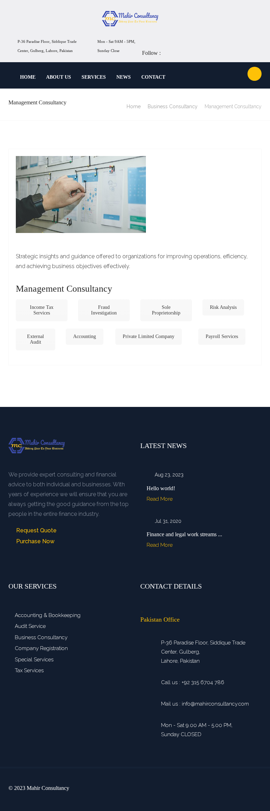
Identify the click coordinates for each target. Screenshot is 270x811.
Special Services (34, 659)
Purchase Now (34, 541)
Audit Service (30, 626)
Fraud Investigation (104, 310)
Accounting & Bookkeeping (48, 615)
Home (28, 77)
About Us (58, 77)
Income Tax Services (41, 310)
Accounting (84, 336)
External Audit (35, 339)
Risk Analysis (223, 307)
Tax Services (29, 670)
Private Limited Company (148, 336)
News (123, 77)
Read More (160, 499)
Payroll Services (222, 336)
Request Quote (36, 530)
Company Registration (41, 648)
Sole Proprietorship (166, 310)
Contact (153, 77)
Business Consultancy (173, 106)
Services (94, 77)
